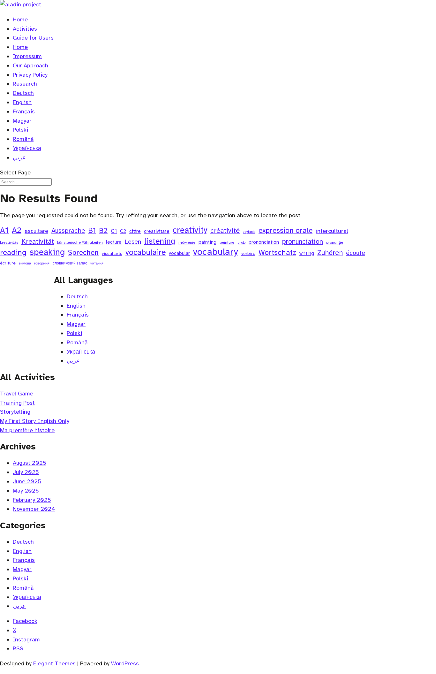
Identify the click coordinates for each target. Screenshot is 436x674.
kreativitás (9, 242)
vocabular (179, 253)
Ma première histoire (27, 430)
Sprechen (83, 252)
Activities (25, 28)
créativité (225, 230)
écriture (8, 263)
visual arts (112, 253)
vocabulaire (145, 252)
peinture (227, 242)
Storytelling (15, 411)
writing (306, 253)
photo (241, 243)
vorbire (248, 253)
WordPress (125, 663)
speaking (47, 252)
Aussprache (68, 230)
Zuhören (330, 252)
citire (135, 231)
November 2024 (34, 508)
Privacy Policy (30, 74)
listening (159, 241)
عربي (19, 157)
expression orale (285, 230)
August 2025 (29, 462)
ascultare (36, 230)
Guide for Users (33, 37)
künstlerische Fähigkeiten (80, 242)
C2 (123, 231)
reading (13, 252)
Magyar (22, 120)
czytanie (249, 232)
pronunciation (302, 241)
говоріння (41, 263)
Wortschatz (277, 252)
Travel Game (16, 393)
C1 (114, 230)
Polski (20, 129)
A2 (16, 230)
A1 (4, 230)
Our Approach (30, 65)
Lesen (133, 242)
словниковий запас (70, 263)
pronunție (334, 242)
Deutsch (23, 92)
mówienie (186, 242)
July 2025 (26, 472)
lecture (114, 242)
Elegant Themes (54, 663)
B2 (103, 230)
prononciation (264, 242)
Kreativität (37, 241)
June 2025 (27, 481)
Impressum (27, 56)
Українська (27, 148)
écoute (355, 253)
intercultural (332, 230)
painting (207, 242)
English (22, 102)
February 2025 (32, 499)
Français (24, 111)
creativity (190, 230)
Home (20, 19)
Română (23, 138)
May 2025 (26, 490)
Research (25, 83)
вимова (25, 263)
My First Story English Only (34, 421)
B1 (92, 230)
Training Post (17, 402)
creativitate (156, 231)
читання (96, 263)
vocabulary (215, 252)
